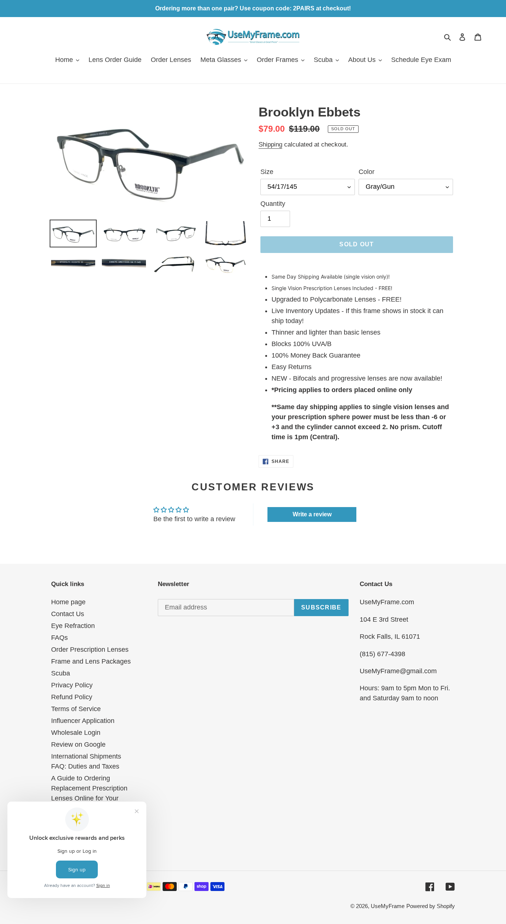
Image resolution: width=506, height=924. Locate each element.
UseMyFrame (388, 906)
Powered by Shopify (430, 906)
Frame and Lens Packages (91, 661)
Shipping (270, 144)
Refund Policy (71, 697)
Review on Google (78, 744)
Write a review (312, 514)
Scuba (60, 673)
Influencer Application (82, 720)
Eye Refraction (73, 625)
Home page (68, 602)
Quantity (272, 203)
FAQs (59, 637)
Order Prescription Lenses (90, 649)
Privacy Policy (72, 685)
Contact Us (67, 614)
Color (366, 171)
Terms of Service (76, 709)
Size (266, 171)
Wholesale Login (75, 732)
